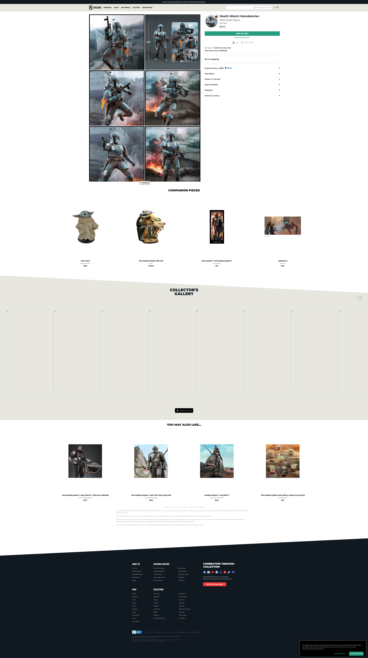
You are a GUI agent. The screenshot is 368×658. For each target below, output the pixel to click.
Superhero (156, 615)
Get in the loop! (217, 584)
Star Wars (174, 507)
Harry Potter (182, 593)
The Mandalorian (183, 507)
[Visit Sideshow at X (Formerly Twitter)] (208, 572)
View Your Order (158, 574)
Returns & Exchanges (159, 568)
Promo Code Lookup (159, 577)
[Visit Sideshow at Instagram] (220, 572)
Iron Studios (182, 618)
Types (133, 606)
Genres (134, 599)
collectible (142, 516)
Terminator (182, 603)
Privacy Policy (147, 632)
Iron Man (156, 603)
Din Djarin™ (160, 510)
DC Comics (156, 593)
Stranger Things (183, 596)
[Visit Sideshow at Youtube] (212, 572)
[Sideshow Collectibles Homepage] (95, 7)
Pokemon (181, 606)
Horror (134, 618)
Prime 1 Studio (182, 615)
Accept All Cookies (356, 653)
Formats (134, 603)
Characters (135, 596)
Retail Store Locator (183, 574)
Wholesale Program (137, 574)
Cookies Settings (157, 632)
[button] (247, 42)
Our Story (134, 568)
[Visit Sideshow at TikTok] (229, 572)
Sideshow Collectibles (184, 609)
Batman (156, 599)
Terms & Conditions (168, 632)
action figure (134, 519)
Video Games (135, 615)
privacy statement (155, 640)
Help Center (181, 577)
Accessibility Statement (181, 632)
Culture (136, 7)
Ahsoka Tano (157, 609)
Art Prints (125, 7)
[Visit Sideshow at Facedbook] (204, 572)
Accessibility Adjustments (195, 632)
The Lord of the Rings (159, 618)
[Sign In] (274, 7)
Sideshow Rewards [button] (222, 48)
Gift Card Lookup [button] (158, 580)
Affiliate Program (136, 571)
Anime (134, 612)
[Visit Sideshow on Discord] (233, 572)
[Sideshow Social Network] (216, 572)
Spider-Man (147, 7)
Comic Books (135, 621)
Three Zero (182, 612)
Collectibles (166, 507)
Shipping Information (159, 571)
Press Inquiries (136, 577)
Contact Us (181, 580)
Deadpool (156, 606)
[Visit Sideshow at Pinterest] (225, 572)
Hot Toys (223, 23)
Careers (134, 580)
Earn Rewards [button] (181, 568)
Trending (107, 7)
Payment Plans (182, 571)
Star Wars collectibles (193, 525)
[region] (332, 648)
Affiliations (135, 609)
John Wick (181, 599)
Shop (116, 7)
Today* (242, 37)
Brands (134, 593)
